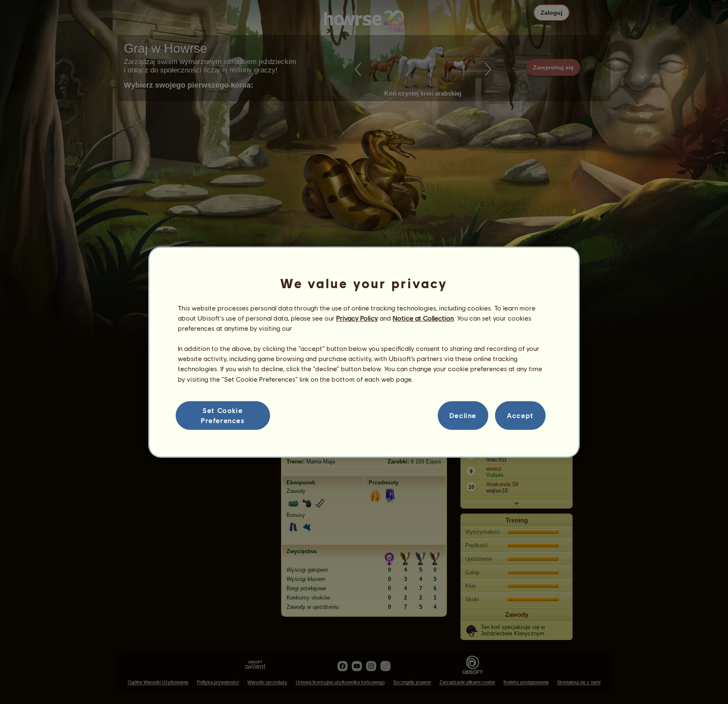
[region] (364, 352)
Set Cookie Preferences (223, 415)
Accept (520, 415)
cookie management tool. (332, 328)
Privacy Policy (357, 318)
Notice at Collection (423, 318)
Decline (463, 415)
